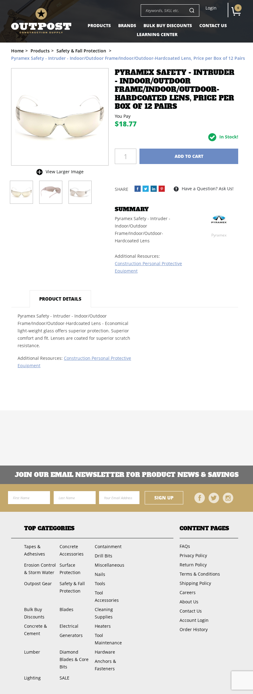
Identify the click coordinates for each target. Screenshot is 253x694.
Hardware (105, 652)
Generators (71, 635)
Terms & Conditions (200, 574)
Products (99, 25)
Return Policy (193, 565)
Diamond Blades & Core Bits (74, 659)
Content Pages (204, 528)
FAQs (185, 546)
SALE (64, 678)
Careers (188, 592)
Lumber (32, 652)
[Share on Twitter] (146, 189)
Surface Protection (70, 568)
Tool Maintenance (108, 639)
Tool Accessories (107, 596)
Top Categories (49, 528)
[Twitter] (214, 498)
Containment (108, 546)
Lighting (32, 678)
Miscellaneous (109, 565)
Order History (194, 629)
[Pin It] (162, 189)
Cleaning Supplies (104, 613)
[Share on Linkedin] (154, 189)
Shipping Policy (195, 583)
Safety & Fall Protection (72, 587)
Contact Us (213, 25)
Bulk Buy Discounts (167, 25)
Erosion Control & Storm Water (40, 568)
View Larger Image (65, 172)
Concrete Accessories (72, 550)
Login (211, 8)
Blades (66, 609)
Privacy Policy (193, 555)
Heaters (103, 626)
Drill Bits (103, 556)
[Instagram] (228, 498)
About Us (189, 602)
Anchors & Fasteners (105, 664)
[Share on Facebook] (138, 189)
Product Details (60, 299)
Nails (100, 574)
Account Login (194, 620)
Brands (127, 25)
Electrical (69, 626)
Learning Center (157, 34)
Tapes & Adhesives (34, 550)
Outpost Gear (38, 583)
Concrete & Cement (35, 629)
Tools (100, 583)
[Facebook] (199, 498)
